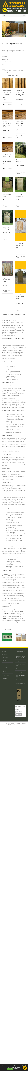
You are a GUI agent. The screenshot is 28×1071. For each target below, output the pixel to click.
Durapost (18, 661)
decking (4, 618)
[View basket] (25, 1068)
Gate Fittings (19, 672)
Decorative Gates (20, 669)
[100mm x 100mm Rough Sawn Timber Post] (7, 114)
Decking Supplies (20, 683)
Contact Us (5, 664)
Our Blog (5, 661)
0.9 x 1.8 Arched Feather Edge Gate (20, 245)
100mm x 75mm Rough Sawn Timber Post (20, 123)
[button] (4, 637)
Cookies (5, 678)
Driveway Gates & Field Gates (20, 676)
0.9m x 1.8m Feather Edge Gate (6, 279)
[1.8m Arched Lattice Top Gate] (7, 217)
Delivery (5, 654)
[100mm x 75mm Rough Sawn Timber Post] (20, 114)
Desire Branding (17, 724)
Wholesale (5, 667)
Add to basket (18, 105)
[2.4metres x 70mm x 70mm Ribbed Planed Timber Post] (20, 83)
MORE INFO (17, 1068)
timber (8, 618)
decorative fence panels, (17, 613)
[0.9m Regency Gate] (7, 184)
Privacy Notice (6, 675)
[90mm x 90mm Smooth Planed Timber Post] (7, 83)
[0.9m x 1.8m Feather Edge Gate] (7, 268)
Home (4, 651)
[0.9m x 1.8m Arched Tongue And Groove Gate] (20, 277)
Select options (5, 105)
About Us (5, 657)
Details (10, 104)
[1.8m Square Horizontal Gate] (20, 184)
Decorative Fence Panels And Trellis (20, 657)
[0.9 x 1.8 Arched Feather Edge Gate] (20, 225)
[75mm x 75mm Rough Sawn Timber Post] (7, 147)
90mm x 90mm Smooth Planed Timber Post (7, 92)
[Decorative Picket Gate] (20, 150)
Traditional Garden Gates (20, 664)
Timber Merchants (20, 680)
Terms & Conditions (5, 671)
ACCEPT (10, 1068)
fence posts (18, 616)
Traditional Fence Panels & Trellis (20, 652)
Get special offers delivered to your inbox (20, 708)
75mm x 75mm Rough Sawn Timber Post (7, 156)
